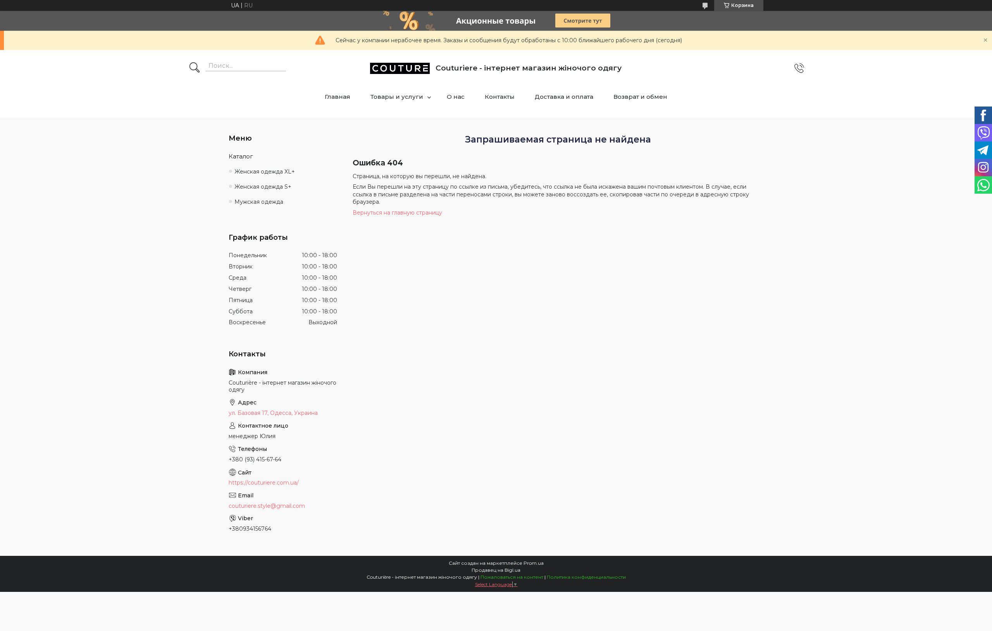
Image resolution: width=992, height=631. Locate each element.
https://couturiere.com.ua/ (264, 482)
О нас (456, 96)
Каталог (241, 156)
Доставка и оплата (564, 96)
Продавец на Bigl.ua (496, 570)
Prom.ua (534, 563)
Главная (337, 96)
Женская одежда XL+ (264, 171)
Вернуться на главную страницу (397, 212)
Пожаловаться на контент (511, 577)
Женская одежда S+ (262, 186)
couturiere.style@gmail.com (267, 505)
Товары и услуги (396, 96)
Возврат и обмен (640, 96)
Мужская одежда (258, 201)
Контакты (500, 96)
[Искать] (194, 68)
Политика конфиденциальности (586, 577)
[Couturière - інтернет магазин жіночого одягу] (400, 68)
